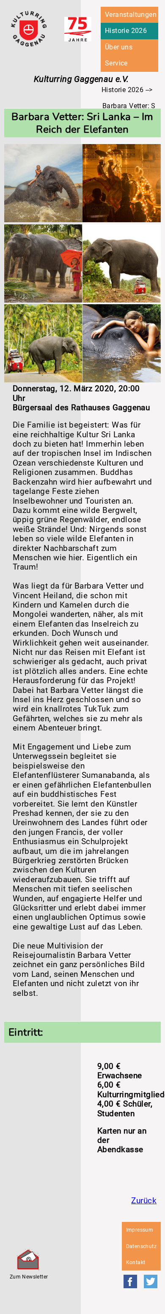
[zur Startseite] (29, 44)
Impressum (140, 1230)
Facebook (130, 1281)
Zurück (144, 1200)
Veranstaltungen (131, 15)
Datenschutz (141, 1246)
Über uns (118, 47)
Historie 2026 (126, 31)
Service (116, 63)
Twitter (150, 1281)
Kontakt (136, 1262)
